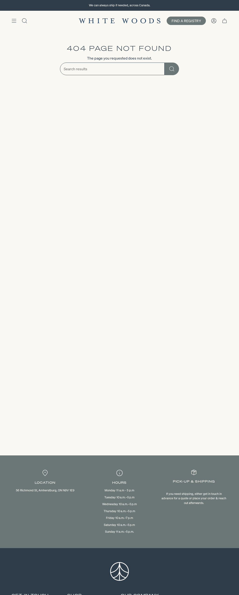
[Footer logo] (119, 571)
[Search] (172, 69)
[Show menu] (14, 20)
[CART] (224, 20)
